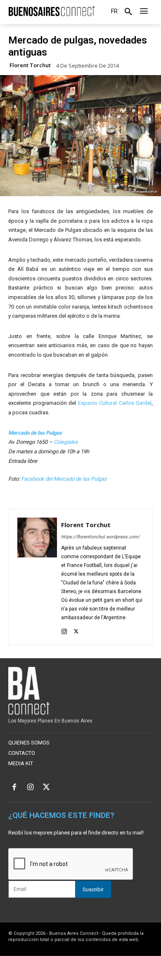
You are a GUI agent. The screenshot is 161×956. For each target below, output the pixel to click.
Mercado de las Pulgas (35, 433)
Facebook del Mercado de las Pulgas (64, 479)
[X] (76, 630)
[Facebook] (14, 788)
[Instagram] (64, 630)
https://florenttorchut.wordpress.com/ (100, 537)
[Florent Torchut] (37, 577)
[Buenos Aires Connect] (51, 11)
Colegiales (66, 442)
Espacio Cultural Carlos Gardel (115, 403)
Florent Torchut (30, 65)
